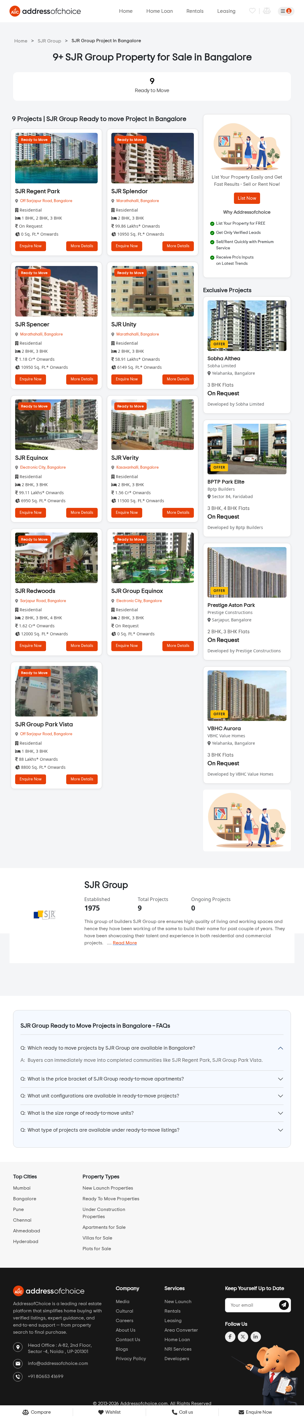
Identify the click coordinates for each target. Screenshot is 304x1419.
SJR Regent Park (37, 191)
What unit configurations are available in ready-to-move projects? (99, 1095)
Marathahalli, (128, 201)
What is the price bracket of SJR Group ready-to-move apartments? (102, 1078)
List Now (247, 198)
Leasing (226, 11)
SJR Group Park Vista (44, 724)
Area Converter (181, 1330)
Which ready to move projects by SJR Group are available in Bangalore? (107, 1048)
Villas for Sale (97, 1238)
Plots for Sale (97, 1248)
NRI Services (177, 1349)
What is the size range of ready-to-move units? (77, 1113)
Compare (40, 1412)
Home (126, 11)
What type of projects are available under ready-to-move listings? (99, 1130)
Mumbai (22, 1188)
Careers (124, 1320)
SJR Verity (125, 458)
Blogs (122, 1349)
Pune (18, 1209)
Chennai (22, 1220)
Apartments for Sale (104, 1227)
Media (122, 1301)
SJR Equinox (31, 458)
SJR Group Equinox (137, 591)
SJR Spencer (32, 324)
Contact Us (128, 1339)
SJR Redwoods (35, 591)
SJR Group (49, 41)
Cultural (124, 1311)
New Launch (177, 1301)
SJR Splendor (129, 191)
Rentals (195, 11)
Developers (176, 1358)
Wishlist (112, 1412)
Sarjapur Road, (34, 601)
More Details (82, 246)
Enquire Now (31, 246)
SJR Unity (123, 324)
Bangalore (63, 201)
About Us (125, 1330)
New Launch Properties (108, 1188)
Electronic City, (33, 468)
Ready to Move (152, 85)
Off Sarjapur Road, (37, 201)
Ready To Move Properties (111, 1198)
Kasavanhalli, (128, 468)
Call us (185, 1412)
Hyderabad (25, 1241)
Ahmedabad (26, 1231)
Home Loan (159, 11)
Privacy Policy (131, 1358)
